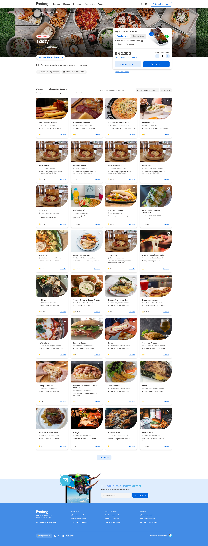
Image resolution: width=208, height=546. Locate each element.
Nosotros (77, 4)
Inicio (41, 12)
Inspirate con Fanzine (78, 519)
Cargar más (104, 457)
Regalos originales (112, 519)
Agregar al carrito (128, 64)
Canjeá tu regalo (162, 4)
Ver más (63, 134)
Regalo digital (123, 36)
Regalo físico (138, 36)
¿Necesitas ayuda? (47, 523)
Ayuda (100, 4)
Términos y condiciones (158, 536)
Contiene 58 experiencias (49, 57)
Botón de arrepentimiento (149, 522)
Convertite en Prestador (79, 522)
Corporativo (89, 4)
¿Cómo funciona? (122, 72)
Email (120, 44)
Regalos (56, 4)
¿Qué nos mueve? (77, 515)
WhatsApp (130, 44)
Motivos (66, 4)
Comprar (158, 64)
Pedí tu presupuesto (112, 515)
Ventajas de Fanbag (112, 522)
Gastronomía (52, 12)
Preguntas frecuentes (147, 519)
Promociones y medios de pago (127, 57)
